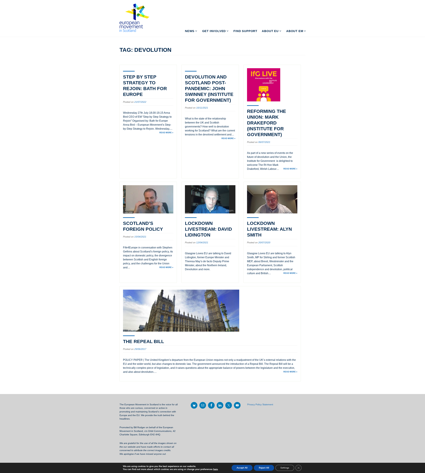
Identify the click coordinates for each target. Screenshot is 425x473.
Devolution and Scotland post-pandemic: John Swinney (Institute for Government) (209, 88)
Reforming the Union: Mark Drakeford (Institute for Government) (266, 123)
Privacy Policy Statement (260, 404)
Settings (284, 467)
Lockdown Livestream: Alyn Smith (269, 229)
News (189, 31)
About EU (270, 31)
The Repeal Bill (143, 341)
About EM (294, 31)
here (215, 469)
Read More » (166, 132)
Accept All (242, 467)
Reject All (264, 467)
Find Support (245, 31)
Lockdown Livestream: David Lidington (208, 229)
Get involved (214, 31)
